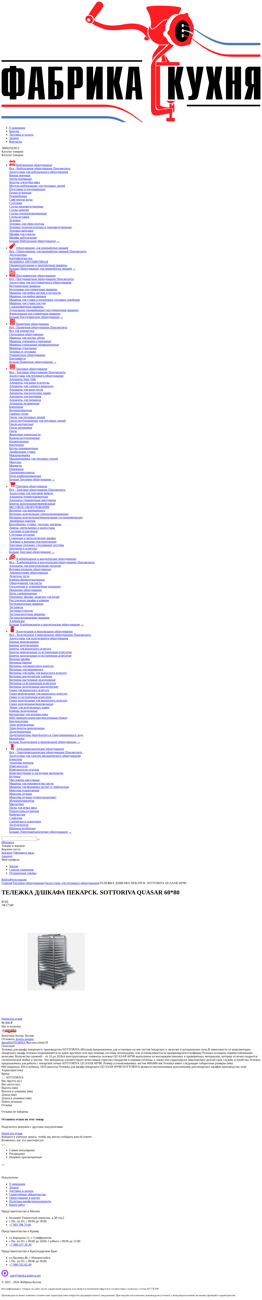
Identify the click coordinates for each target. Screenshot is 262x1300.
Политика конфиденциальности (30, 1201)
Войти (6, 879)
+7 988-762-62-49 (20, 1264)
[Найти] (38, 839)
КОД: (5, 901)
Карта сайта (17, 1204)
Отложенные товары (22, 873)
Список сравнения (21, 869)
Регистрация (18, 879)
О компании (17, 127)
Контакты (15, 141)
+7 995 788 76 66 (20, 1224)
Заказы (13, 866)
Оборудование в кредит (24, 1197)
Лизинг (14, 138)
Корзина (7, 852)
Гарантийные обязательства (27, 1194)
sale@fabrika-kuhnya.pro (25, 1275)
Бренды (14, 131)
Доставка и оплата (21, 134)
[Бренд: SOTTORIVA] (9, 1032)
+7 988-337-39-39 (20, 1244)
